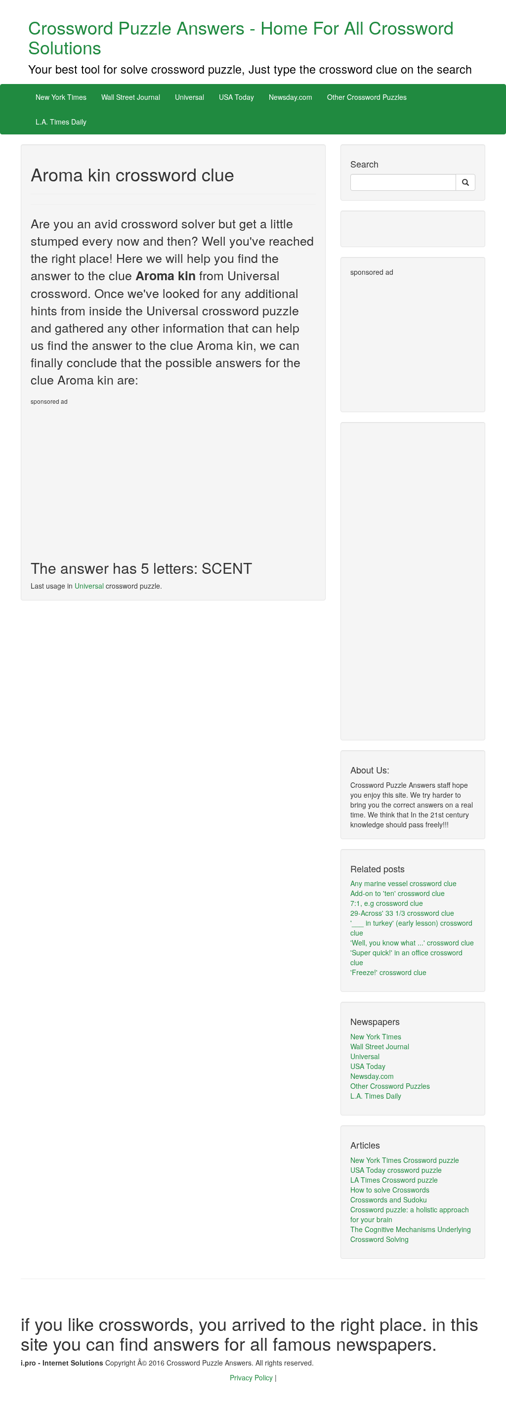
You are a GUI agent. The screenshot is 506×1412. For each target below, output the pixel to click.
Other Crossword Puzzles (367, 97)
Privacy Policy (252, 1377)
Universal (189, 97)
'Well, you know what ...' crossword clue (412, 942)
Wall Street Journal (130, 97)
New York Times (61, 97)
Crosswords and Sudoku (388, 1199)
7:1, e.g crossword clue (386, 903)
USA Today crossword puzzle (396, 1170)
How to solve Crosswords (389, 1190)
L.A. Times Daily (61, 122)
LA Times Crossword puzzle (394, 1180)
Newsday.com (290, 97)
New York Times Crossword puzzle (404, 1160)
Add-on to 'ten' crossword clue (397, 893)
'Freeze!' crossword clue (388, 972)
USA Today (236, 97)
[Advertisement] (114, 478)
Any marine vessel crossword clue (403, 883)
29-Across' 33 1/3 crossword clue (402, 913)
